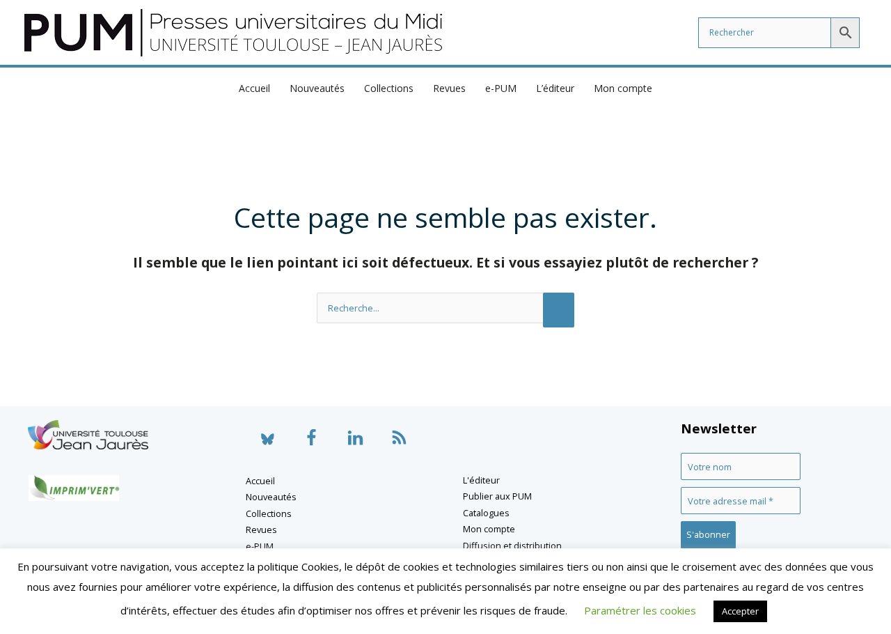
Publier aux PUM (497, 496)
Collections (388, 88)
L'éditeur (481, 480)
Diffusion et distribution (512, 545)
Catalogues (486, 513)
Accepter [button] (740, 611)
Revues (449, 88)
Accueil (254, 88)
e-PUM (501, 88)
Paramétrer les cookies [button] (640, 610)
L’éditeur (555, 88)
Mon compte (623, 88)
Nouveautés (317, 88)
